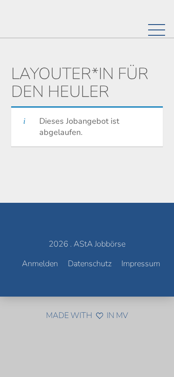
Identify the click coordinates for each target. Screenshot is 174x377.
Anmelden (40, 263)
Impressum (140, 263)
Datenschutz (90, 263)
